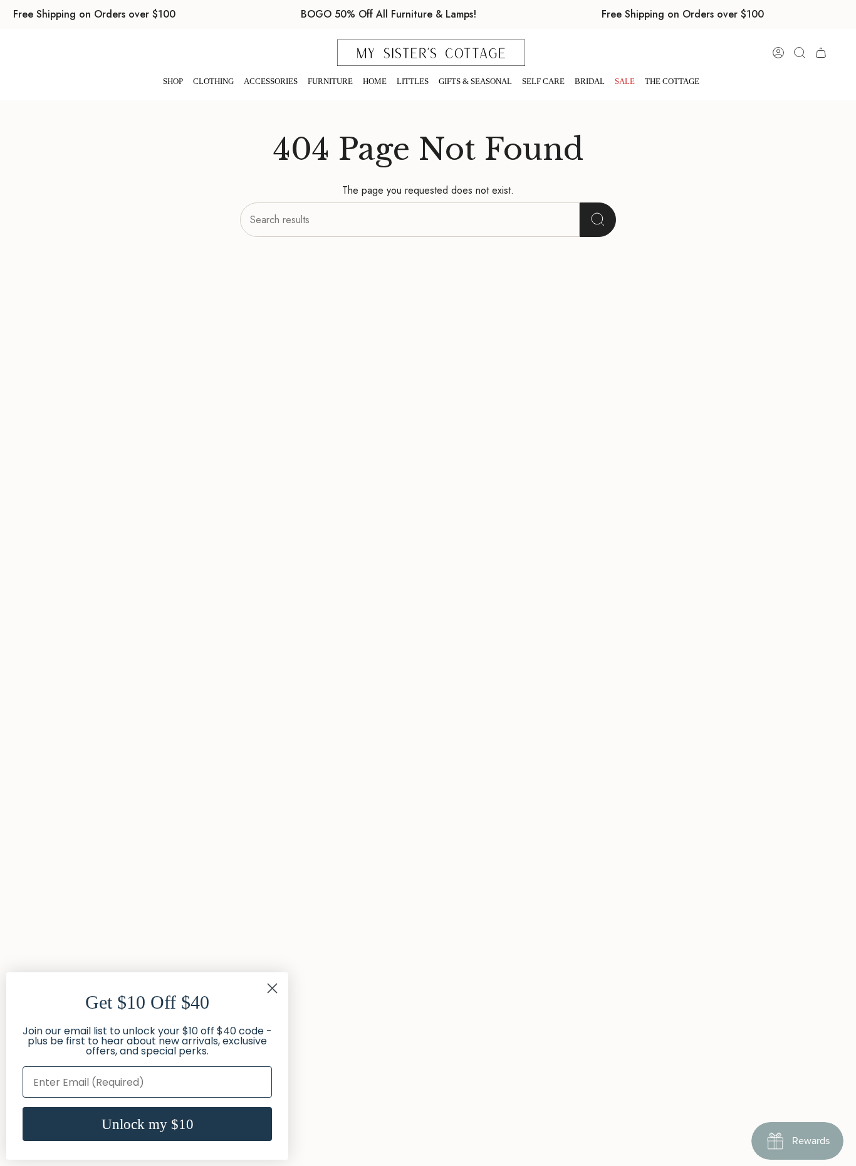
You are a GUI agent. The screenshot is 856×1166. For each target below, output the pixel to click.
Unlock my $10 (148, 1124)
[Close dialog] (272, 988)
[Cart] (821, 52)
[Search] (598, 219)
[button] (173, 82)
